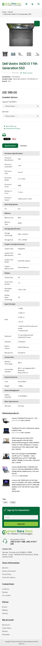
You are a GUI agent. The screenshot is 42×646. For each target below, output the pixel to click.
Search (10, 12)
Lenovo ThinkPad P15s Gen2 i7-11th (24, 418)
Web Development (28, 641)
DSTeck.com (22, 644)
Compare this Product (13, 128)
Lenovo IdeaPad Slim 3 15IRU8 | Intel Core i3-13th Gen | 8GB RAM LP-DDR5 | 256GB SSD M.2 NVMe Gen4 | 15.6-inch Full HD (25, 470)
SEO (35, 641)
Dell (9, 81)
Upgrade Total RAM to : (9, 102)
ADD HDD (5, 112)
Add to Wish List (11, 126)
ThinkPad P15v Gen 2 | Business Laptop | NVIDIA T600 (25, 429)
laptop (13, 502)
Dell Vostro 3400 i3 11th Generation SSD (17, 14)
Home (4, 12)
